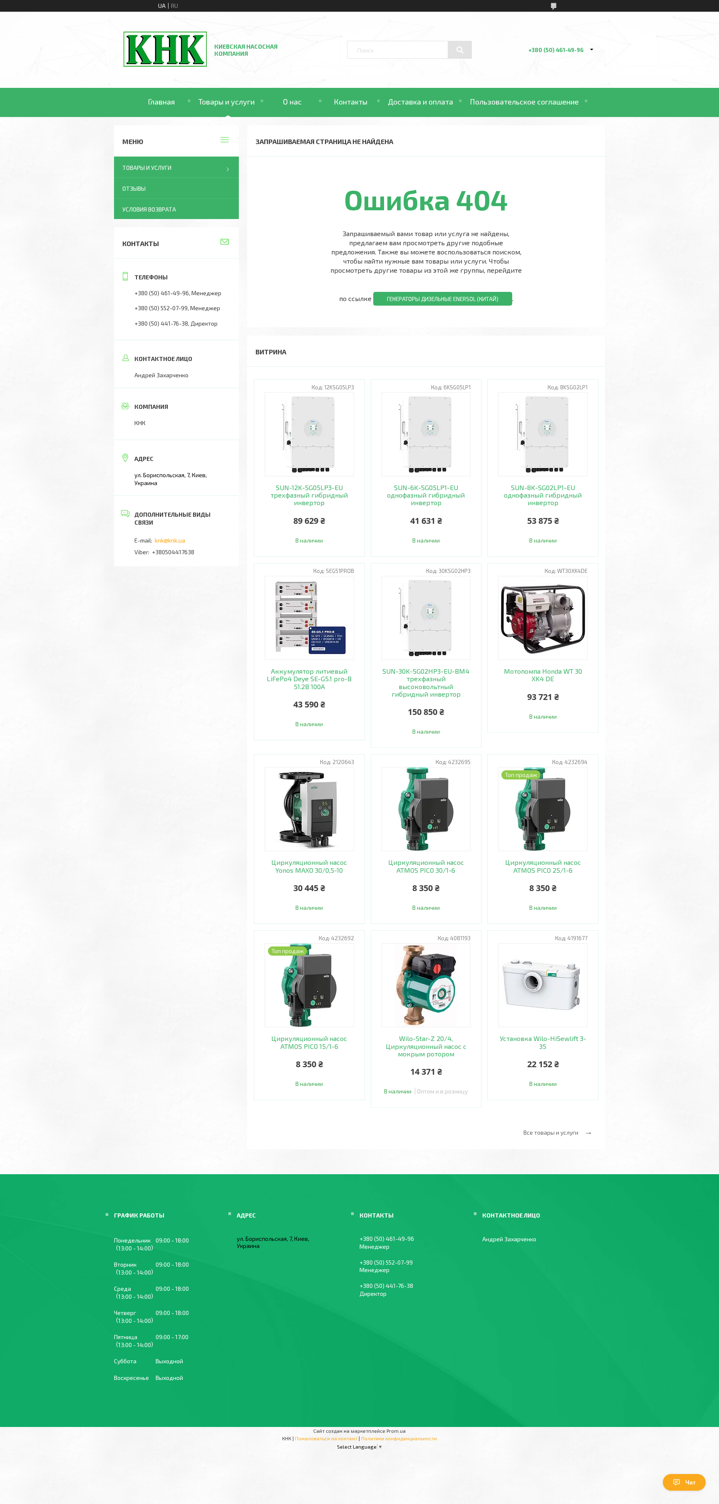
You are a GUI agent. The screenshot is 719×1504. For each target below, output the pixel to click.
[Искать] (460, 50)
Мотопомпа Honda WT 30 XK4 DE (543, 674)
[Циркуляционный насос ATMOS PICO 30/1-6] (426, 809)
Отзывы (134, 188)
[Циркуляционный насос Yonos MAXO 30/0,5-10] (309, 809)
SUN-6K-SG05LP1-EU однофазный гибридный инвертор (426, 495)
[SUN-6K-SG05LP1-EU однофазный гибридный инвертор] (426, 434)
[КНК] (165, 64)
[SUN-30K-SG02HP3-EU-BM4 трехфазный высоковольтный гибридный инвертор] (426, 618)
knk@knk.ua (170, 540)
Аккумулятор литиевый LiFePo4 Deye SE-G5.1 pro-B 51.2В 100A (309, 678)
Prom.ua (396, 1431)
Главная (161, 101)
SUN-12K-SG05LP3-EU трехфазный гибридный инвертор (309, 495)
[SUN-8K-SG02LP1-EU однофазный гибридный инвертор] (543, 434)
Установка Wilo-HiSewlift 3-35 (543, 1042)
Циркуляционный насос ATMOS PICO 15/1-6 (309, 1042)
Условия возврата (149, 209)
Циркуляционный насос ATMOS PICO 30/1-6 (426, 866)
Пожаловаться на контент (326, 1438)
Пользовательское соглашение (524, 101)
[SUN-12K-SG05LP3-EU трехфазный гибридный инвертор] (309, 434)
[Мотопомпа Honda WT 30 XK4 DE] (543, 618)
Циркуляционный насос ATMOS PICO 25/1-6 (543, 866)
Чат (690, 1482)
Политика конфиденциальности (399, 1438)
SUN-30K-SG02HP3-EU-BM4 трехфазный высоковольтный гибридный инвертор (425, 682)
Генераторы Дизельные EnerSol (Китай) (442, 299)
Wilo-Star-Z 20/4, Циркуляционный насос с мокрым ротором (426, 1046)
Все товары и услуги (550, 1132)
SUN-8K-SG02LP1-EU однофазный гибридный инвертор (543, 495)
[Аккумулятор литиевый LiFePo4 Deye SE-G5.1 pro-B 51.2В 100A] (309, 618)
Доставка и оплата (420, 101)
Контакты (350, 101)
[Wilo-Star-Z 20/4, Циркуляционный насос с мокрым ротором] (426, 985)
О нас (292, 101)
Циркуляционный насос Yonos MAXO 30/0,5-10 (309, 866)
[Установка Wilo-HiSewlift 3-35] (543, 985)
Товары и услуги (226, 101)
